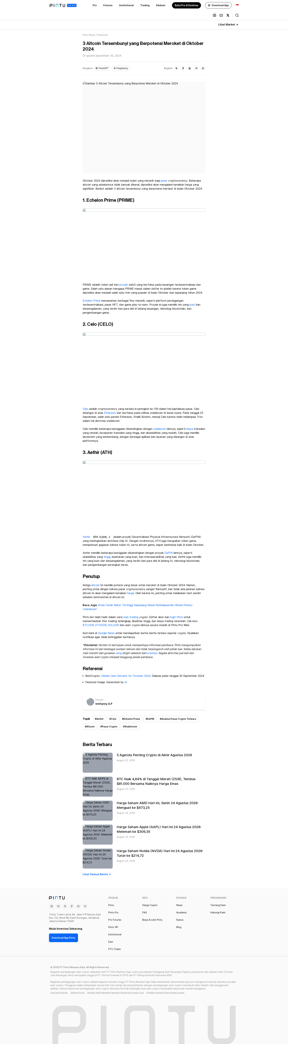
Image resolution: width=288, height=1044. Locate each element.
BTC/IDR (88, 625)
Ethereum (110, 412)
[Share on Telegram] (196, 68)
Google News (106, 633)
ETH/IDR (100, 625)
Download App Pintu (63, 937)
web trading (131, 617)
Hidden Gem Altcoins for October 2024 (125, 675)
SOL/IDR (113, 625)
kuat (192, 304)
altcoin (95, 585)
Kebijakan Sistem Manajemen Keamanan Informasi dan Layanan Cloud (115, 993)
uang (119, 653)
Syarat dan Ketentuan (59, 993)
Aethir (86, 536)
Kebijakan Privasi (77, 993)
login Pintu (176, 617)
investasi (151, 653)
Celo (85, 408)
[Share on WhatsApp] (203, 68)
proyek (123, 284)
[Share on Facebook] (183, 68)
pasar (164, 180)
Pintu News (89, 35)
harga (130, 593)
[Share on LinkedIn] (189, 68)
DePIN (168, 552)
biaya (189, 428)
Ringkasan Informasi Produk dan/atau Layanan (165, 993)
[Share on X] (176, 68)
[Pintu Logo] (63, 5)
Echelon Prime (91, 300)
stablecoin (159, 428)
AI (125, 682)
